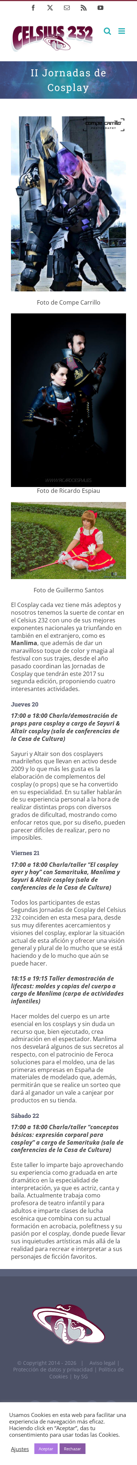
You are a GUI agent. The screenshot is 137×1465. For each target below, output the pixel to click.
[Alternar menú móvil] (122, 31)
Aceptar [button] (46, 1448)
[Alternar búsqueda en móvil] (107, 31)
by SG (81, 1376)
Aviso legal (102, 1362)
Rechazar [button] (72, 1448)
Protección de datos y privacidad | (56, 1369)
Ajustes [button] (20, 1449)
